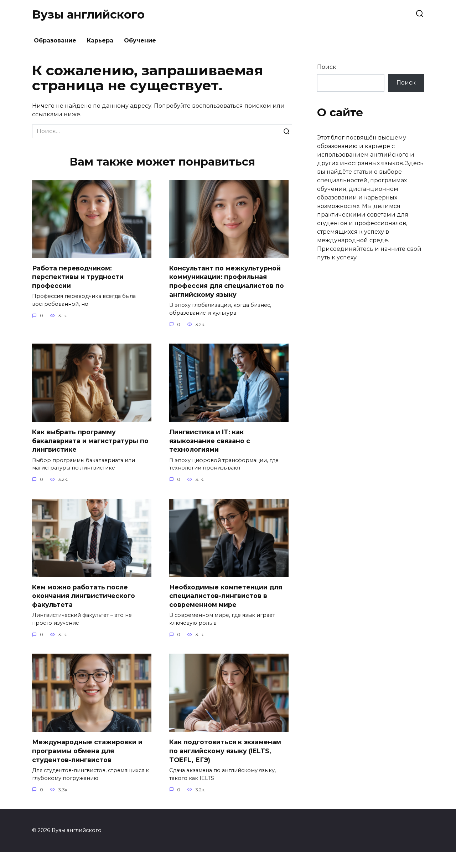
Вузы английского (88, 14)
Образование (55, 40)
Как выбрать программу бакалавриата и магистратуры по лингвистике (90, 440)
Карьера (100, 40)
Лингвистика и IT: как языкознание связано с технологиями (209, 440)
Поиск (326, 67)
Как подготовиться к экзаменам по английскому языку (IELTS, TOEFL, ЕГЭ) (225, 750)
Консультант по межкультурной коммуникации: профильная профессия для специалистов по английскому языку (226, 281)
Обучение (140, 40)
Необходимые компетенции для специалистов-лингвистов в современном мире (225, 595)
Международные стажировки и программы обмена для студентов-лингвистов (87, 750)
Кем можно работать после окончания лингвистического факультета (83, 595)
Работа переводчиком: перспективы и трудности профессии (78, 276)
